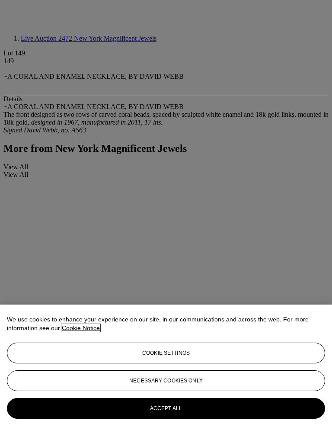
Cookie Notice (81, 327)
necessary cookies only (166, 381)
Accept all (166, 408)
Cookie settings (166, 353)
